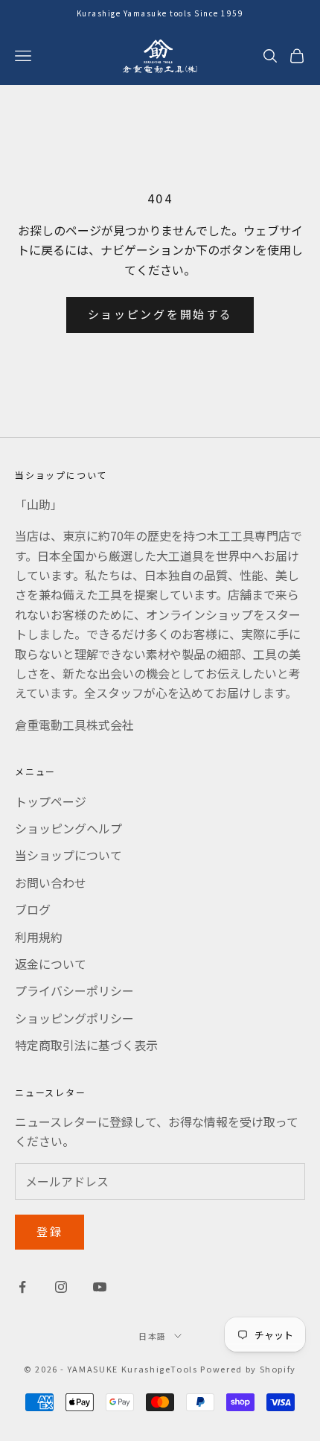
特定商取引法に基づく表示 (86, 1045)
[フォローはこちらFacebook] (22, 1286)
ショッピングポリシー (74, 1018)
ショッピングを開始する (160, 314)
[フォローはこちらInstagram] (61, 1286)
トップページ (50, 801)
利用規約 (39, 937)
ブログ (33, 909)
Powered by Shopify (248, 1369)
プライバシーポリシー (74, 990)
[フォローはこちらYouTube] (99, 1286)
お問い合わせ (50, 882)
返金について (50, 964)
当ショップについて (68, 855)
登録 (49, 1231)
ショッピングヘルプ (68, 828)
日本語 (152, 1336)
